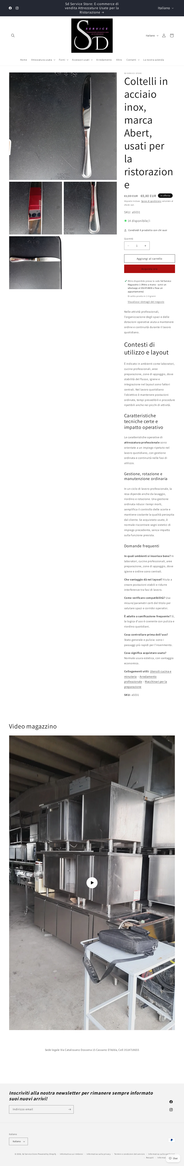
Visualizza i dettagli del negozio (146, 301)
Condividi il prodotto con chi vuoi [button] (147, 230)
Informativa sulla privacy (99, 1154)
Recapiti (150, 1157)
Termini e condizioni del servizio (129, 1154)
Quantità (128, 238)
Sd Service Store (29, 1154)
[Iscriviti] (69, 1109)
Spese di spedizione (151, 201)
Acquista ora (149, 269)
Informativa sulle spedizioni (161, 1154)
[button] (13, 35)
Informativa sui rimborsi (71, 1154)
